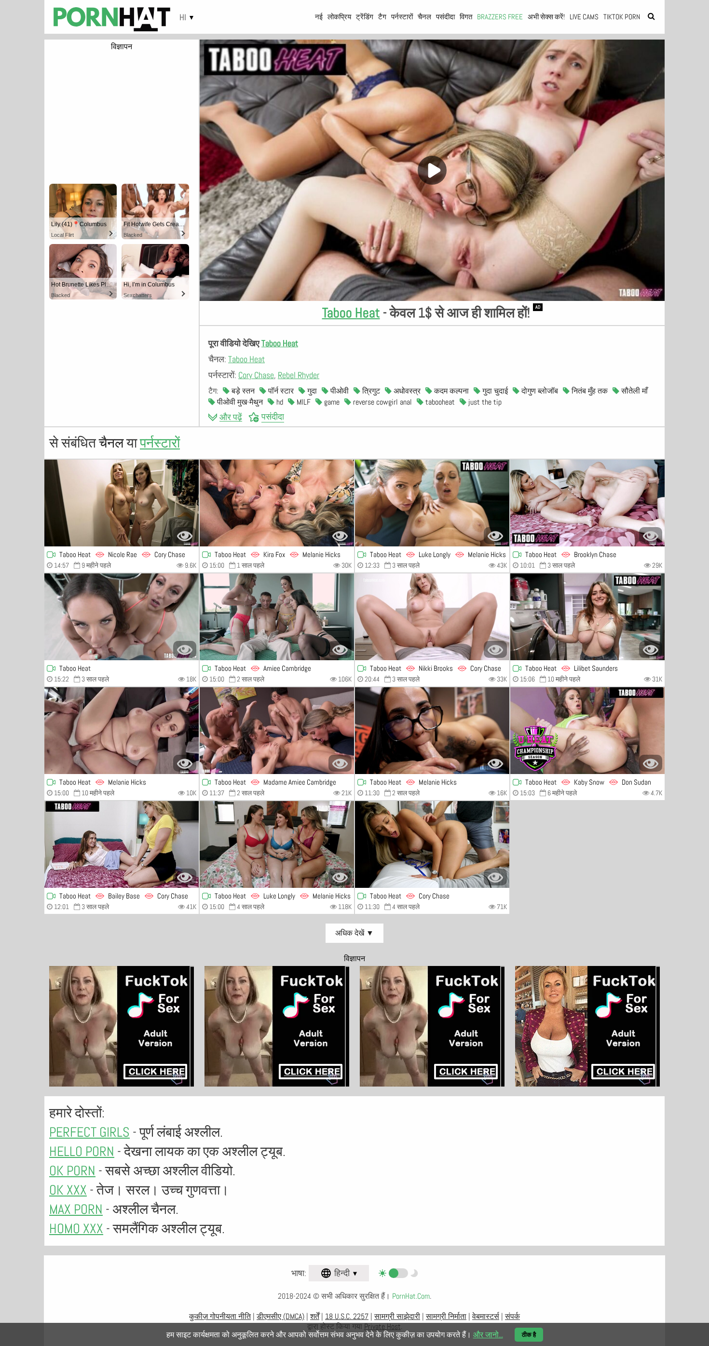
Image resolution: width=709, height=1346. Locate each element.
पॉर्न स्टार (280, 391)
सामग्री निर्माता (446, 1316)
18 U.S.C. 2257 (346, 1316)
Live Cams (584, 16)
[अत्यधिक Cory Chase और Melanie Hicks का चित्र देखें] (277, 503)
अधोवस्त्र (406, 391)
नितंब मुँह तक (589, 391)
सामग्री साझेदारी (397, 1316)
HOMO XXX (76, 1228)
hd (278, 402)
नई (319, 16)
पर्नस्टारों (402, 16)
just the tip (484, 402)
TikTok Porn (621, 16)
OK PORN (72, 1170)
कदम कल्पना (450, 391)
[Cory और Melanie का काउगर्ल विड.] (277, 616)
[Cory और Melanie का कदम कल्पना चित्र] (277, 730)
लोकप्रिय (339, 16)
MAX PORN (76, 1209)
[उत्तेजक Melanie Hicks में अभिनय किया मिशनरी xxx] (121, 730)
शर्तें (314, 1316)
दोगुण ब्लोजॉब (538, 391)
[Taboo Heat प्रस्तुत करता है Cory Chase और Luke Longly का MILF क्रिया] (277, 844)
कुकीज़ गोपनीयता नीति (220, 1316)
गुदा (311, 391)
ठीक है (529, 1335)
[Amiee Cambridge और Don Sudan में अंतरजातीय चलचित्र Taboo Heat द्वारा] (587, 730)
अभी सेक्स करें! (546, 16)
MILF (303, 402)
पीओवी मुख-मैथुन (239, 402)
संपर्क (512, 1316)
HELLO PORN (81, 1151)
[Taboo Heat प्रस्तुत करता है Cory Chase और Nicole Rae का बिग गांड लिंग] (121, 503)
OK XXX (68, 1190)
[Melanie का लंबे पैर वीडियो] (432, 730)
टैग (382, 16)
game (331, 402)
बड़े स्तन (242, 391)
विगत (466, 16)
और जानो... (488, 1335)
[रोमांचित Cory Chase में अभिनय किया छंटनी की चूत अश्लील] (432, 844)
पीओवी (338, 391)
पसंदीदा (445, 16)
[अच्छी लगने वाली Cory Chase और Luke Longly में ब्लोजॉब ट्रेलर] (587, 616)
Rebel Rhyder (298, 375)
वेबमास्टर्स (485, 1316)
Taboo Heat (351, 312)
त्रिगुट (370, 391)
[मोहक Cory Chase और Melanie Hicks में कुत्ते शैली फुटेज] (432, 503)
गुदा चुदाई (494, 391)
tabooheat (439, 402)
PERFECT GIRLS (89, 1132)
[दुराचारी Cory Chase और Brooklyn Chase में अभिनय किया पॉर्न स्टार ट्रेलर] (587, 503)
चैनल (424, 16)
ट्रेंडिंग (364, 16)
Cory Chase (256, 375)
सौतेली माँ (633, 391)
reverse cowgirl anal (381, 402)
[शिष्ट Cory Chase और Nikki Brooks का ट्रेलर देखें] (432, 616)
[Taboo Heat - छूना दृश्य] (121, 844)
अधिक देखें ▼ (354, 933)
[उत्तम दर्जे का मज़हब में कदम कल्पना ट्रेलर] (121, 616)
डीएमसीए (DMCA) (280, 1316)
